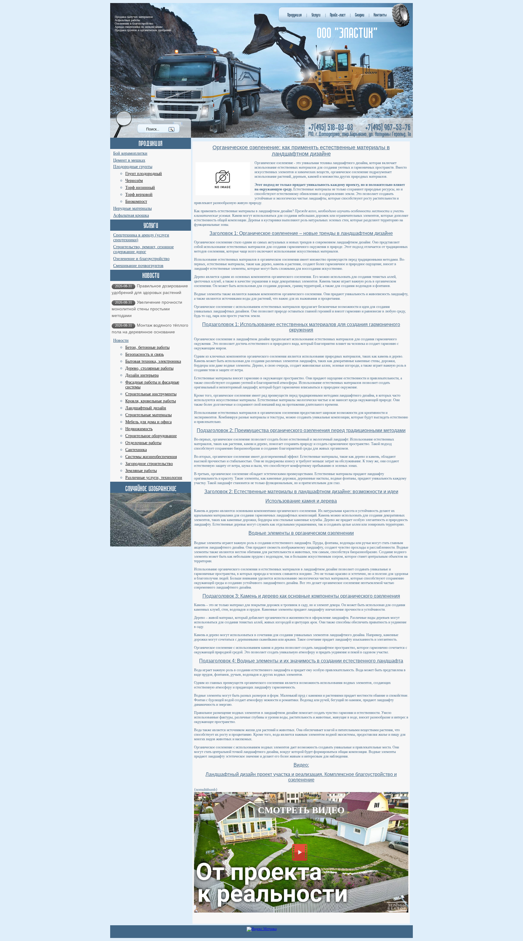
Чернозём (134, 180)
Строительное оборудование (151, 436)
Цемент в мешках (129, 160)
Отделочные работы (143, 443)
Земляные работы (141, 470)
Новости (121, 340)
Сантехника (136, 449)
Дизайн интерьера (142, 375)
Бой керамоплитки (130, 153)
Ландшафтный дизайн (145, 408)
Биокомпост (136, 201)
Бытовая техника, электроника (153, 361)
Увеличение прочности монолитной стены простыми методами (147, 309)
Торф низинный (140, 187)
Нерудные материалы (132, 208)
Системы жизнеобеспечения (151, 456)
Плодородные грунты (132, 166)
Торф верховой (139, 194)
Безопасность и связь (144, 354)
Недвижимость (139, 429)
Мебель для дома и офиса (148, 422)
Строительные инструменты (150, 394)
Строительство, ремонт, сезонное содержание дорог (143, 249)
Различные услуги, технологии (153, 477)
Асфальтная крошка (131, 215)
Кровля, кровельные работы (150, 401)
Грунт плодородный (143, 173)
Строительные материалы (148, 415)
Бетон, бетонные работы (147, 347)
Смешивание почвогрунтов (138, 265)
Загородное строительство (149, 463)
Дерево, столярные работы (149, 368)
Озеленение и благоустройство (141, 258)
